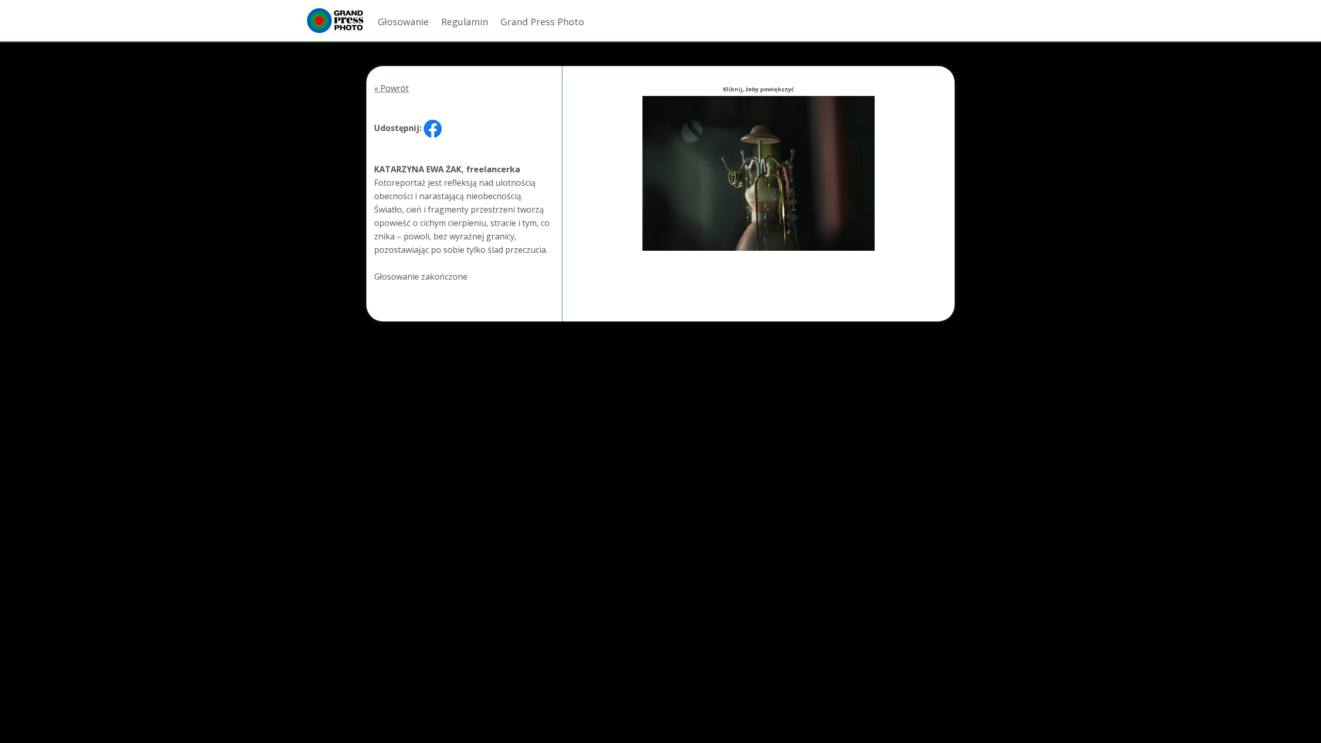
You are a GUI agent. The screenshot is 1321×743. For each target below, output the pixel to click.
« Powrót (391, 88)
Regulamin (464, 21)
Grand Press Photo (542, 21)
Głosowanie (403, 21)
